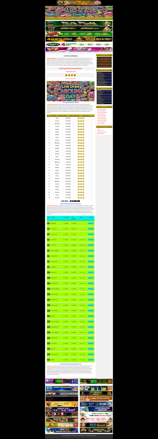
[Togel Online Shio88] (96, 425)
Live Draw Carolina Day (51, 18)
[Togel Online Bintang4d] (62, 409)
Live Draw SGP (78, 18)
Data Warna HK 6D (100, 133)
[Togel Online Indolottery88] (96, 409)
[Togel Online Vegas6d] (62, 398)
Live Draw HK (107, 18)
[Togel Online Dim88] (79, 23)
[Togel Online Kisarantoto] (79, 39)
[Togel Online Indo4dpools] (62, 430)
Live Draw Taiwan (70, 18)
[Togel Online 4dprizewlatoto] (62, 419)
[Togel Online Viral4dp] (79, 49)
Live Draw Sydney (61, 18)
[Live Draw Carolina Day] (70, 91)
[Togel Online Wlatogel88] (62, 414)
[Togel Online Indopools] (96, 419)
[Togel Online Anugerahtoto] (96, 404)
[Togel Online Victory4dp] (62, 388)
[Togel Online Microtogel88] (62, 381)
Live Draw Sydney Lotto (88, 18)
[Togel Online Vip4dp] (96, 393)
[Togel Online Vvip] (62, 404)
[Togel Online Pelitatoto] (79, 44)
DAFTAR (91, 223)
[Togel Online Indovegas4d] (96, 430)
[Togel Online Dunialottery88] (96, 398)
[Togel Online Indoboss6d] (96, 381)
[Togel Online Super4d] (79, 28)
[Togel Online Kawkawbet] (62, 393)
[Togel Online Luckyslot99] (96, 388)
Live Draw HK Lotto (99, 18)
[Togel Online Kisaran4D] (79, 34)
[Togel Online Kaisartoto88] (62, 425)
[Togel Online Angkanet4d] (96, 414)
